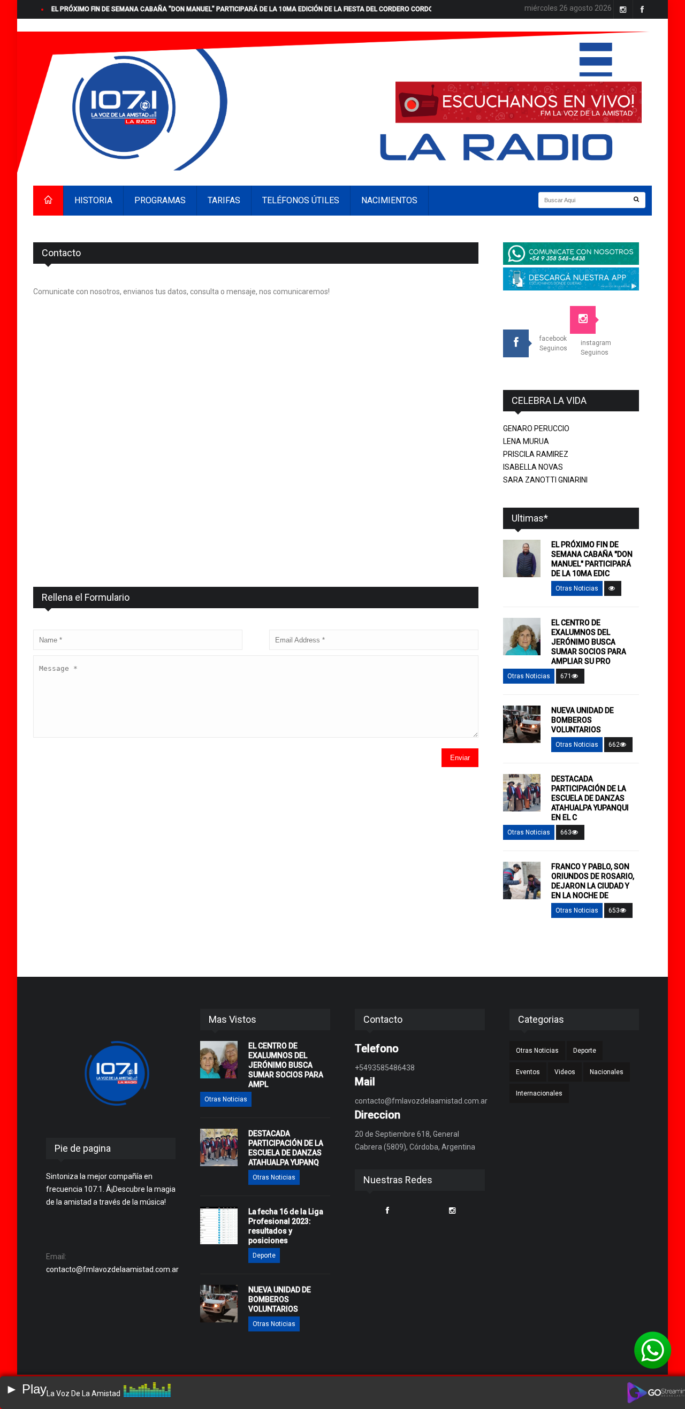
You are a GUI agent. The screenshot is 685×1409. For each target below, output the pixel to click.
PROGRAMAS (160, 200)
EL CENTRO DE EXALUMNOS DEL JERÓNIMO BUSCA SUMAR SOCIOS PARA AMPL (285, 1065)
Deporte (264, 1255)
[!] (653, 1350)
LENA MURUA (526, 441)
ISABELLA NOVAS (533, 467)
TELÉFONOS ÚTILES (300, 200)
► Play (26, 1389)
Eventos (528, 1072)
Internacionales (539, 1093)
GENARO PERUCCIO (536, 428)
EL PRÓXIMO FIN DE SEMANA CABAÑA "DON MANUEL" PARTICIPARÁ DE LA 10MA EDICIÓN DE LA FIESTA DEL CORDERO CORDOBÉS (248, 9)
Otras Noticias (576, 588)
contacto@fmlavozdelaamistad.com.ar (112, 1269)
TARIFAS (224, 200)
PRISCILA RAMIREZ (535, 454)
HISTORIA (93, 200)
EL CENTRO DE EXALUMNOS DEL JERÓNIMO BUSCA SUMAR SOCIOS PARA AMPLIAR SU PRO (588, 641)
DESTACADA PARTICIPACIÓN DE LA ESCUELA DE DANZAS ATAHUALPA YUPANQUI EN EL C (590, 798)
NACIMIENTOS (389, 200)
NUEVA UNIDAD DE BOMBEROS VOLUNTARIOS (582, 720)
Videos (564, 1072)
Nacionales (606, 1072)
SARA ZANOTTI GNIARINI (545, 480)
